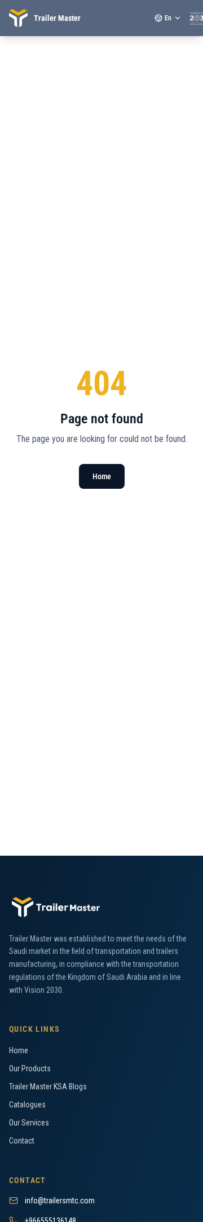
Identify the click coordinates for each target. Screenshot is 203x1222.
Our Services (29, 1122)
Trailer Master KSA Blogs (48, 1086)
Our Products (30, 1068)
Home (101, 476)
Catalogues (27, 1104)
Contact (21, 1140)
